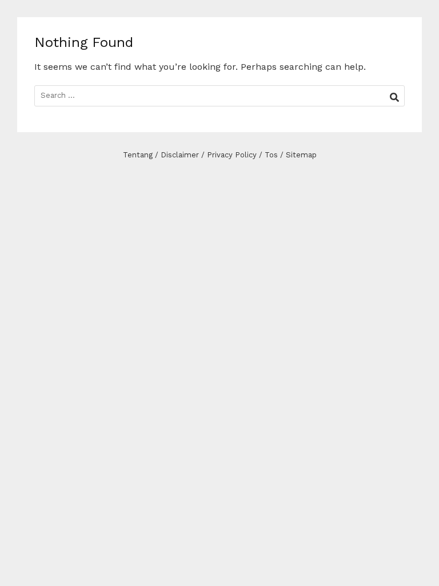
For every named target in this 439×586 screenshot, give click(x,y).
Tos (271, 155)
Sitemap (301, 155)
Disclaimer (180, 155)
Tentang (138, 155)
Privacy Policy (232, 155)
